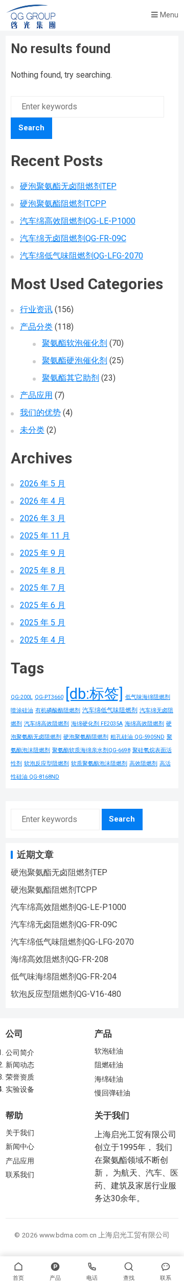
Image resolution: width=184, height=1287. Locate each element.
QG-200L (22, 697)
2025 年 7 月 (42, 588)
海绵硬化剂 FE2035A (97, 723)
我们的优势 (40, 412)
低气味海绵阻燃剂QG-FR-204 (64, 976)
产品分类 (36, 327)
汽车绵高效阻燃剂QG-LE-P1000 (77, 221)
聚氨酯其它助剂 (70, 378)
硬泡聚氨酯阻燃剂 (85, 737)
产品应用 (36, 395)
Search (31, 127)
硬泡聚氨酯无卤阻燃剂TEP (68, 186)
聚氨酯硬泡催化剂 (74, 360)
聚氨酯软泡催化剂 (74, 343)
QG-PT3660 (49, 697)
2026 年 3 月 (42, 518)
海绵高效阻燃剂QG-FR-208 (59, 959)
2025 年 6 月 (42, 605)
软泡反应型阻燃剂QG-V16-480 (66, 994)
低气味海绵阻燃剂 (147, 697)
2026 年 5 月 (42, 483)
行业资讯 (36, 309)
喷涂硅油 (22, 710)
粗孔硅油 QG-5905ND (137, 737)
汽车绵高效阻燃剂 (46, 723)
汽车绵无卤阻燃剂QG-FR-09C (73, 238)
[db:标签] (94, 694)
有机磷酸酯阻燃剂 (57, 710)
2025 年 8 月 (42, 570)
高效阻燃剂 (143, 763)
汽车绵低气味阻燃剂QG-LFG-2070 (81, 256)
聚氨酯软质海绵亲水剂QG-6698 (91, 750)
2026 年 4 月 (42, 501)
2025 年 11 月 (45, 536)
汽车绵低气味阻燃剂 (109, 710)
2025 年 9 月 (42, 553)
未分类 (32, 430)
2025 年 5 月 (42, 622)
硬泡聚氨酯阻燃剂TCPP (63, 203)
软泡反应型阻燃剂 (46, 763)
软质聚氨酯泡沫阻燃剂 (99, 763)
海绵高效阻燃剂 (144, 723)
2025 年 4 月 (42, 640)
